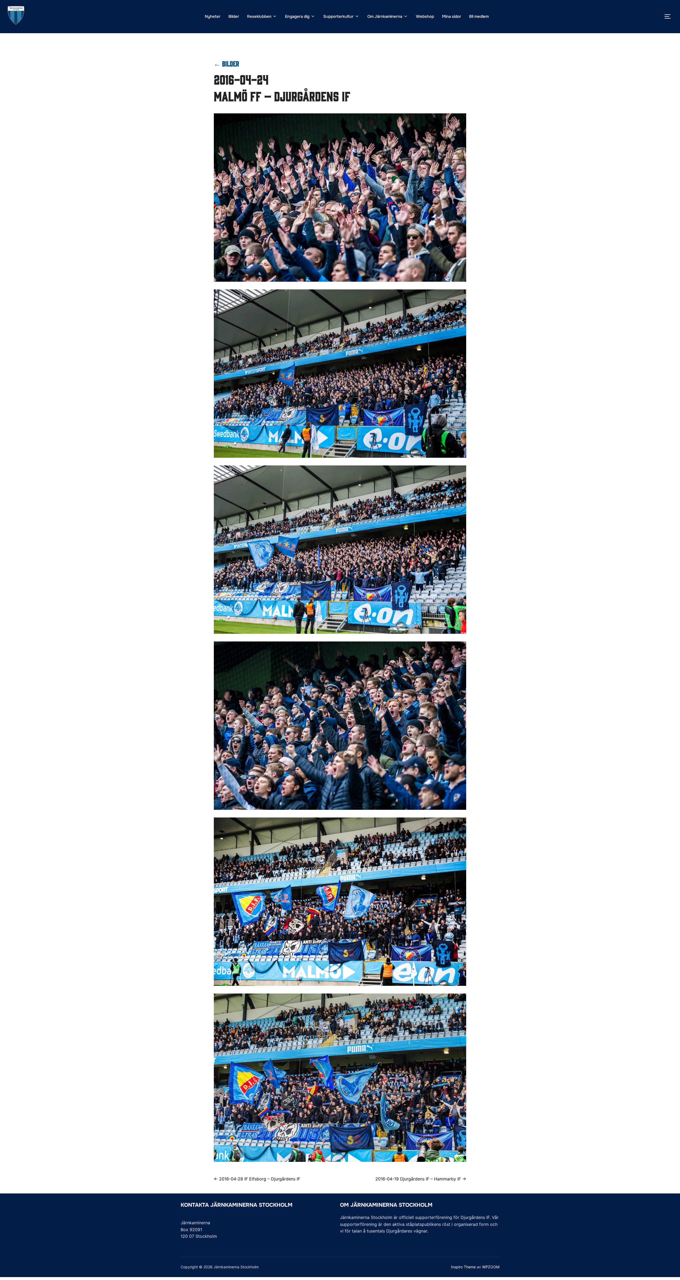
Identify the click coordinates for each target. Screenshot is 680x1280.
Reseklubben (259, 16)
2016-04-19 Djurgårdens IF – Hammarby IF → (420, 1178)
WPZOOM (490, 1267)
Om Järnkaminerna (384, 16)
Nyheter (212, 16)
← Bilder (226, 63)
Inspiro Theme (463, 1267)
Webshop (425, 16)
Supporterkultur (338, 16)
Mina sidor (451, 16)
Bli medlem (479, 16)
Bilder (233, 16)
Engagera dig (297, 16)
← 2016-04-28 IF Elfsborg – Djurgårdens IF (257, 1178)
